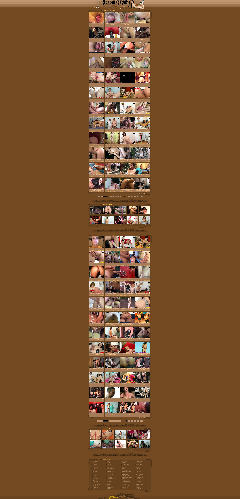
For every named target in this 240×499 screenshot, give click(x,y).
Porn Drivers (120, 439)
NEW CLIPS (111, 196)
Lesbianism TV (125, 487)
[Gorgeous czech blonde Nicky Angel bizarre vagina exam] (96, 98)
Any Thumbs (110, 462)
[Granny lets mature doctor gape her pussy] (142, 128)
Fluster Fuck (144, 224)
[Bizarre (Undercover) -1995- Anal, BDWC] (96, 397)
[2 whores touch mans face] (96, 37)
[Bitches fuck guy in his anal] (127, 277)
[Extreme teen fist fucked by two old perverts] (142, 277)
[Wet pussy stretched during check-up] (142, 292)
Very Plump (138, 481)
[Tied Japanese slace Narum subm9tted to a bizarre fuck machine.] (96, 188)
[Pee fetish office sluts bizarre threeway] (142, 322)
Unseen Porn (132, 214)
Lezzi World (138, 471)
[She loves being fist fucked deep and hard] (112, 83)
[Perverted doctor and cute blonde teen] (142, 262)
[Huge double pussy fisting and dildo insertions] (96, 307)
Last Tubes (95, 439)
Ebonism (109, 484)
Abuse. (110, 498)
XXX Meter (138, 485)
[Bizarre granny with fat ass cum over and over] (96, 158)
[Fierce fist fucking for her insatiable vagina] (96, 277)
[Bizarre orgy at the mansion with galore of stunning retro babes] (112, 307)
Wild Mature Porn (139, 484)
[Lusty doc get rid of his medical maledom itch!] (112, 413)
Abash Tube (144, 449)
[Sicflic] (112, 113)
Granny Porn (124, 480)
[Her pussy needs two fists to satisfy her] (96, 322)
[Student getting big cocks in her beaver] (142, 337)
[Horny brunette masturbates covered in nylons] (112, 37)
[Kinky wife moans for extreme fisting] (96, 367)
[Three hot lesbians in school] (112, 262)
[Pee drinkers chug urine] (96, 247)
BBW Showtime (108, 214)
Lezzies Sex (138, 470)
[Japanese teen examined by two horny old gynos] (112, 68)
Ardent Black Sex (111, 478)
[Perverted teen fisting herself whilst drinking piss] (142, 367)
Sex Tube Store (110, 474)
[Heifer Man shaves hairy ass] (127, 292)
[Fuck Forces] (142, 247)
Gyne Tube (109, 465)
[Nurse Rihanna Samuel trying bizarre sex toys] (142, 98)
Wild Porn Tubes (108, 449)
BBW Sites (124, 462)
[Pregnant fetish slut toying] (127, 397)
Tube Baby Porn (110, 477)
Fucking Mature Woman (127, 477)
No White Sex (110, 487)
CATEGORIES (99, 196)
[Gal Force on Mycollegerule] (142, 413)
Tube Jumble (144, 439)
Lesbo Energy (139, 462)
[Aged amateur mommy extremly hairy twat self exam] (127, 22)
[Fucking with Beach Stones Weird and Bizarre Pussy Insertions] (142, 352)
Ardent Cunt (108, 224)
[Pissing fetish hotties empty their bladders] (96, 83)
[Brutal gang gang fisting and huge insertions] (96, 337)
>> (142, 196)
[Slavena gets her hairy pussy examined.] (96, 382)
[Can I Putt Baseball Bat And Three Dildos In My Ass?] (112, 382)
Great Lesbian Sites (126, 481)
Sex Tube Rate (110, 472)
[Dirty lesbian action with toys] (127, 382)
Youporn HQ (132, 449)
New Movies (121, 8)
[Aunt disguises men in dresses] (96, 413)
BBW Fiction (109, 488)
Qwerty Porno (132, 439)
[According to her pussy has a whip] (142, 83)
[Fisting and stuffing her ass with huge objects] (112, 322)
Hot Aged (124, 482)
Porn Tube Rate (110, 468)
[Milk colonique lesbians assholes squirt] (127, 173)
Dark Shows (109, 482)
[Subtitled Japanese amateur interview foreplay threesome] (112, 352)
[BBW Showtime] (142, 22)
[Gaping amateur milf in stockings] (142, 173)
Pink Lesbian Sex (139, 477)
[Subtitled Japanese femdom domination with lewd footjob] (127, 143)
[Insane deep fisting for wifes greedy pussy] (127, 188)
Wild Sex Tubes (120, 449)
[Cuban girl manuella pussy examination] (142, 53)
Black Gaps (109, 481)
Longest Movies (130, 8)
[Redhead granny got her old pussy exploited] (112, 22)
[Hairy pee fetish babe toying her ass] (96, 53)
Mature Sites (138, 475)
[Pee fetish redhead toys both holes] (142, 113)
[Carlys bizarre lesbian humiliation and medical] (112, 367)
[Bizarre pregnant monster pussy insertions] (127, 98)
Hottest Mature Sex (126, 485)
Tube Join (96, 224)
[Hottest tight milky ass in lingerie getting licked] (127, 247)
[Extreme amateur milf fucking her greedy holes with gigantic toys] (127, 158)
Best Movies (112, 8)
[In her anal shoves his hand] (112, 158)
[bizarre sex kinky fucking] (127, 53)
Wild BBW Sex (139, 482)
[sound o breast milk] (96, 143)
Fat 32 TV (124, 467)
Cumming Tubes (125, 464)
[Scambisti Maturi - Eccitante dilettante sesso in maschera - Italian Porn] (127, 322)
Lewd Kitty (138, 468)
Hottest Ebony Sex (111, 485)
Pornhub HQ (108, 439)
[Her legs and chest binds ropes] (142, 397)
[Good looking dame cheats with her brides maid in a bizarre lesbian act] (96, 128)
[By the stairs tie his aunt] (112, 397)
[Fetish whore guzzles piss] (127, 352)
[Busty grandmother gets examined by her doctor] (112, 98)
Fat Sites (123, 468)
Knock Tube (109, 467)
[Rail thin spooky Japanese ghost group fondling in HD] (142, 37)
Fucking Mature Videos (126, 475)
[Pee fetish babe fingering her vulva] (142, 307)
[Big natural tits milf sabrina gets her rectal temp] (96, 352)
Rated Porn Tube (110, 471)
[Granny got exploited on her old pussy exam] (127, 68)
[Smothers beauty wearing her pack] (112, 188)
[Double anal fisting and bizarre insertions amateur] (96, 68)
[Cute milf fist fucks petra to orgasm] (127, 37)
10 (140, 196)
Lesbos (137, 467)
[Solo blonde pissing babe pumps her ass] (96, 262)
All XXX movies (144, 214)
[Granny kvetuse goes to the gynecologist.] (112, 128)
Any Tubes (120, 214)
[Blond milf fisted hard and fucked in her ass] (127, 367)
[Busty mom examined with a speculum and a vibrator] (127, 113)
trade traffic (112, 496)
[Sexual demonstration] (112, 292)
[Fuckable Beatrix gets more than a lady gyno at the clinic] (142, 143)
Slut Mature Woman (140, 480)
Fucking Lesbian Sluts (126, 471)
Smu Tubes (109, 475)
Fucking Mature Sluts (126, 474)
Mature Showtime (139, 474)
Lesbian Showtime (125, 488)
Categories (123, 6)
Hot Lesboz (124, 484)
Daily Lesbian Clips (126, 465)
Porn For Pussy (139, 488)
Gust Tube (109, 464)
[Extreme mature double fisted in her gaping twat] (127, 413)
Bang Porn (120, 224)
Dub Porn (132, 224)
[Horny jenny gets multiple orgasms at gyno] (127, 83)
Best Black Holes (110, 480)
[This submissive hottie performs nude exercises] (112, 143)
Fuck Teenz (124, 478)
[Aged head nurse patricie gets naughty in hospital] (142, 68)
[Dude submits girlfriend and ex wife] (127, 128)
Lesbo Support (139, 465)
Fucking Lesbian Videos (127, 472)
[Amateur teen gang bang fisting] (112, 173)
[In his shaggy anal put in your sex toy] (96, 113)
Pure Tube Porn (110, 470)
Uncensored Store (96, 449)
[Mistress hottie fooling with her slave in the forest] (142, 382)
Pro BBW (138, 478)
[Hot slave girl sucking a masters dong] (127, 337)
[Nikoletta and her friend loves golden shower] (112, 53)
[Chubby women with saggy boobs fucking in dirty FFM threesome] (96, 292)
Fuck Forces (95, 214)
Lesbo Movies (139, 464)
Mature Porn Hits (139, 472)
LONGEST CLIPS (117, 196)
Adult (108, 461)
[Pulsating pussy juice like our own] (96, 22)
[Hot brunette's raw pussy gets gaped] (96, 173)
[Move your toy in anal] (112, 277)
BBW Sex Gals (125, 461)
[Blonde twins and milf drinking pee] (112, 247)
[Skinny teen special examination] (112, 337)
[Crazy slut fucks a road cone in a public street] (127, 307)
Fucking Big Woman (126, 470)
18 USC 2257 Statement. (113, 497)
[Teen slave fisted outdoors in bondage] (142, 158)
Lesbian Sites (139, 461)
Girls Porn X (138, 487)
